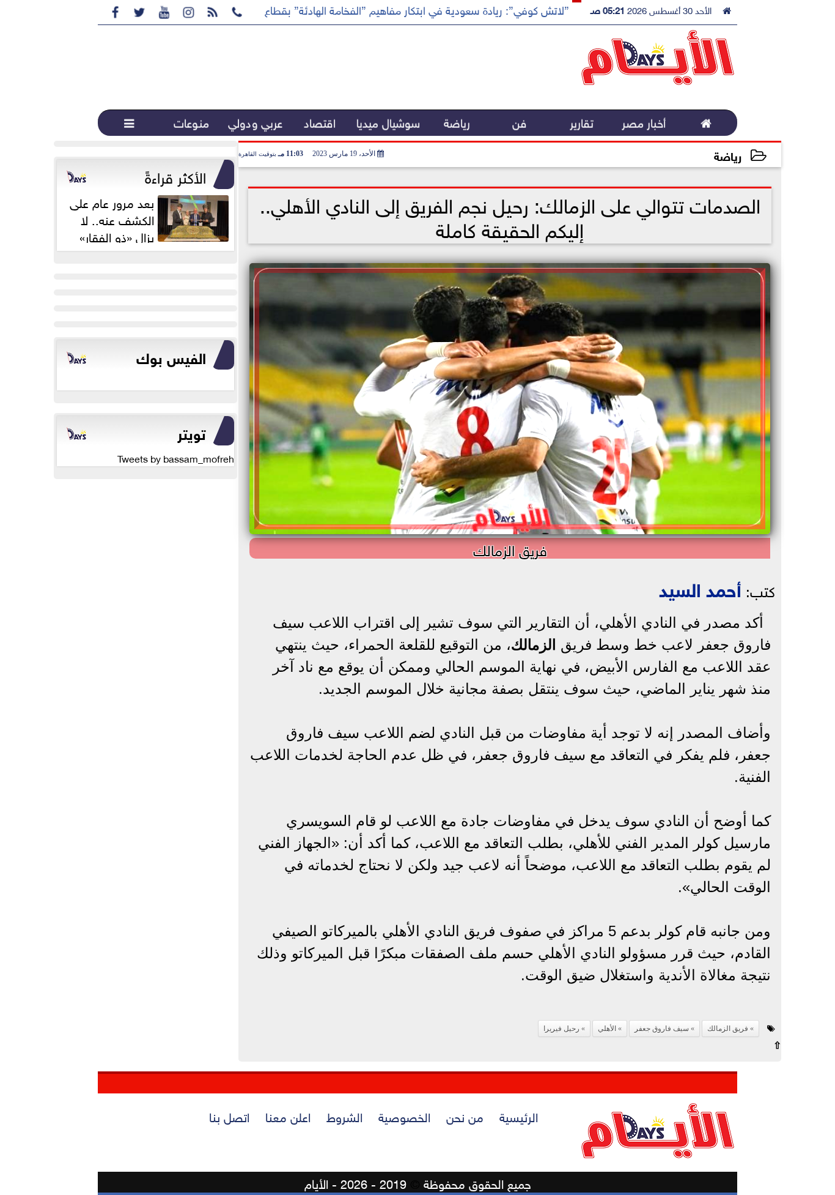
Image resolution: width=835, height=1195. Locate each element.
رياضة (727, 155)
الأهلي (607, 1028)
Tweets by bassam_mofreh (175, 457)
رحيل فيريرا (561, 1028)
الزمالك (533, 644)
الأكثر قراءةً (175, 176)
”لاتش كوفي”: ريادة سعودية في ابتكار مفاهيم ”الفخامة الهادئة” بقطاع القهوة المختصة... (377, 9)
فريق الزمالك (727, 1028)
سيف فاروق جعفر (662, 1028)
